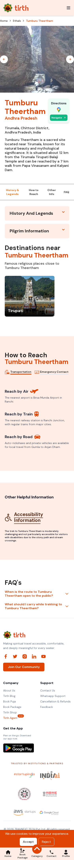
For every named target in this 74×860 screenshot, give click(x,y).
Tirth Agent (10, 718)
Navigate (57, 117)
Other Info (51, 192)
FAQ (66, 192)
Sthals (17, 21)
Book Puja (9, 701)
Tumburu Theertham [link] (39, 21)
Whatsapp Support (53, 696)
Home (4, 21)
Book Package (12, 707)
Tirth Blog (9, 696)
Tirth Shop (10, 712)
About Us (9, 690)
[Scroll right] (70, 59)
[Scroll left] (4, 59)
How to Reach (33, 192)
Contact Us (47, 690)
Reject (46, 842)
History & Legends (12, 192)
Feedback (46, 707)
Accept (28, 842)
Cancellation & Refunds (55, 701)
